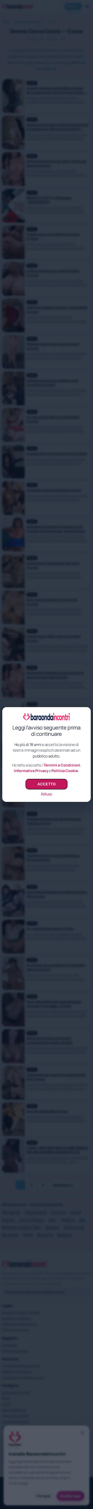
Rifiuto (46, 794)
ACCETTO (46, 784)
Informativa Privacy (31, 770)
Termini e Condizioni (62, 765)
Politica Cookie (64, 770)
